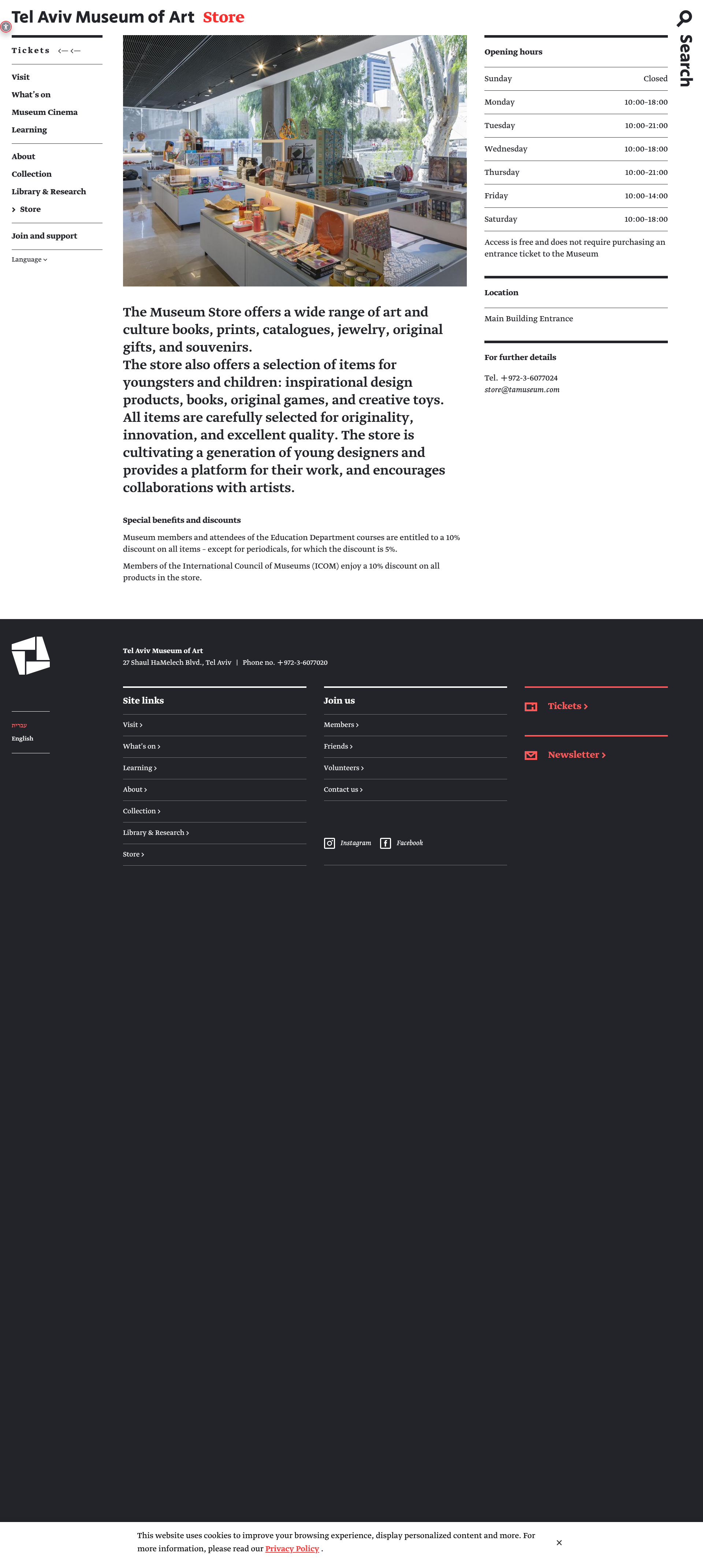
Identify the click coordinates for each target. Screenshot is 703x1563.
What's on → (142, 746)
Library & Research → (156, 833)
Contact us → (343, 790)
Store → (133, 854)
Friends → (338, 746)
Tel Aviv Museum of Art (103, 17)
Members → (341, 725)
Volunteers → (344, 768)
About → (135, 790)
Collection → (142, 811)
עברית (19, 725)
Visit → (133, 725)
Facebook (410, 843)
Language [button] (30, 259)
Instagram (355, 843)
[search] (685, 45)
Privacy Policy (292, 1549)
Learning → (140, 768)
